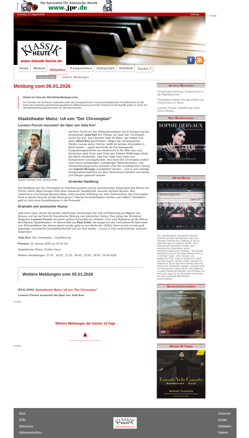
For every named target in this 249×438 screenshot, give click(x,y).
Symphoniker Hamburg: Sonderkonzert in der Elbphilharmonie (180, 93)
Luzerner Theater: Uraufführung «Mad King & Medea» (178, 109)
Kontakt (222, 419)
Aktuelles (57, 69)
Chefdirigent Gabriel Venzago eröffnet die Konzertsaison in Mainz (180, 101)
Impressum (224, 413)
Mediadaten (224, 426)
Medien (39, 68)
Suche (143, 68)
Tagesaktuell (46, 77)
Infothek (126, 68)
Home (24, 68)
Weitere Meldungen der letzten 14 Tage (85, 323)
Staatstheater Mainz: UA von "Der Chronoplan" (66, 289)
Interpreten (106, 68)
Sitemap (194, 14)
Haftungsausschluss (30, 432)
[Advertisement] (59, 310)
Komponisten (81, 68)
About (22, 413)
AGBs (22, 419)
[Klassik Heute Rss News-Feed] (199, 63)
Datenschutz (26, 426)
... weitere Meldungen (73, 77)
